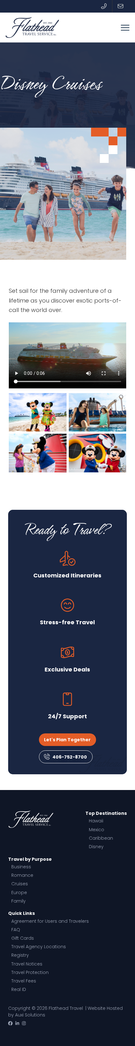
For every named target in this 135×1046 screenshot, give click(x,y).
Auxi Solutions (30, 1015)
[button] (125, 27)
